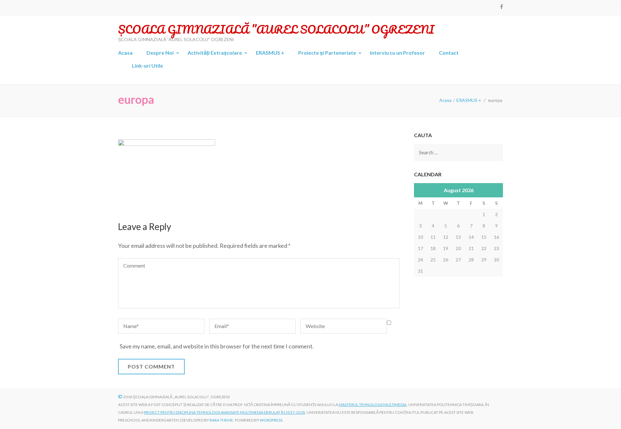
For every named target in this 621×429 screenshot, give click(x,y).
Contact (449, 53)
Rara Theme (221, 420)
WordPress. (271, 420)
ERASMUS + (270, 53)
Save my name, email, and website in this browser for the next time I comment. (217, 346)
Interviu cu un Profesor (397, 53)
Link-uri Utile (147, 65)
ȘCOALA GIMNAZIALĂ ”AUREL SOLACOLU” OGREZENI (276, 29)
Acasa (125, 53)
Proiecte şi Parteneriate (327, 53)
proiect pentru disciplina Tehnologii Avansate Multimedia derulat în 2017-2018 (224, 412)
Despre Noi (160, 53)
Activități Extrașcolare (215, 53)
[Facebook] (501, 6)
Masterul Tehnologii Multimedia (373, 404)
